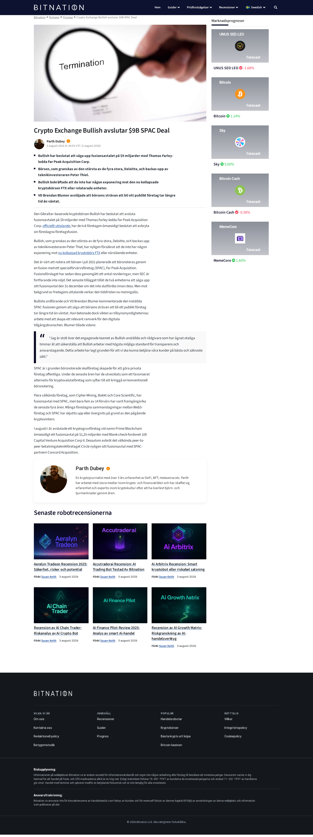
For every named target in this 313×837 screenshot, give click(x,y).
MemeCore (222, 260)
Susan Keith (48, 577)
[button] (275, 7)
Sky (217, 164)
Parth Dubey (90, 468)
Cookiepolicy (232, 736)
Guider (172, 7)
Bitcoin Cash (224, 212)
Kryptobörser (170, 727)
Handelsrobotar (171, 719)
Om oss (39, 719)
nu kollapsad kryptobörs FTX (79, 253)
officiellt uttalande (56, 225)
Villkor (228, 719)
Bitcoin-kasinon (171, 745)
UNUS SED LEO (226, 68)
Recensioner (227, 7)
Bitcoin (219, 116)
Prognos (103, 736)
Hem (158, 7)
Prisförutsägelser (198, 7)
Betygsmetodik (44, 745)
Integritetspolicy (235, 727)
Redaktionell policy (46, 736)
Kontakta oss (43, 727)
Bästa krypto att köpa (176, 736)
